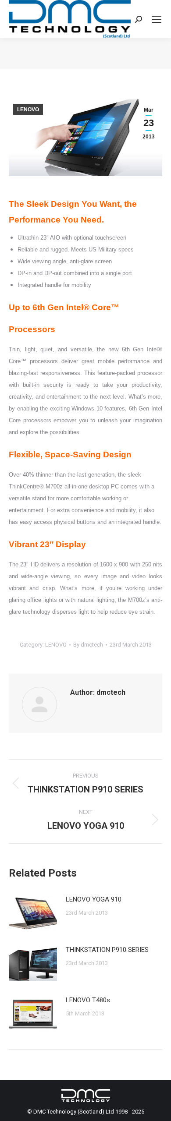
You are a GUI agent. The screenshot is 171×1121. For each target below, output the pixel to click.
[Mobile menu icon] (156, 19)
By (88, 644)
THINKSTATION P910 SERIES (107, 950)
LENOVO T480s (88, 1000)
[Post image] (33, 913)
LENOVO (28, 109)
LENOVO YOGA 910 (93, 899)
